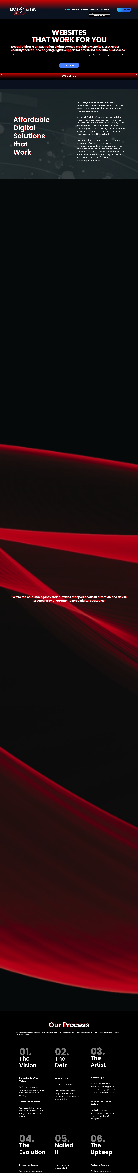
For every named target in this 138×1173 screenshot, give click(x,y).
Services (84, 10)
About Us (75, 10)
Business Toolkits (98, 16)
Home (67, 10)
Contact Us (105, 10)
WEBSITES (69, 76)
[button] (94, 9)
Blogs (94, 13)
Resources (94, 10)
